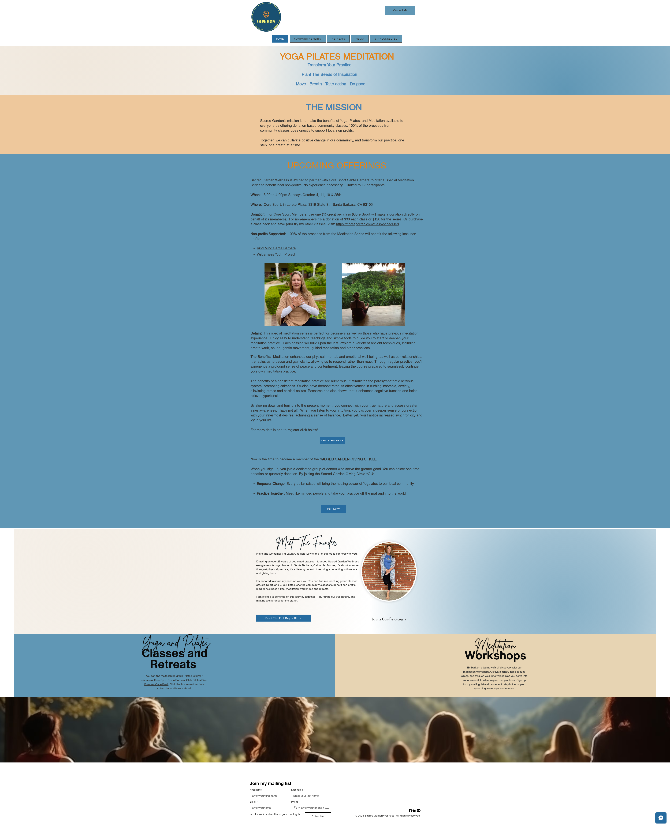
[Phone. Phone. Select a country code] (296, 808)
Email (254, 801)
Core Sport (266, 585)
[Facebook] (410, 810)
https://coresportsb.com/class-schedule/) (367, 224)
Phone (294, 801)
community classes (318, 585)
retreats (323, 589)
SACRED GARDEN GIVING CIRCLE (348, 459)
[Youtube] (418, 810)
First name (256, 789)
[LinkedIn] (414, 810)
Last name (297, 789)
